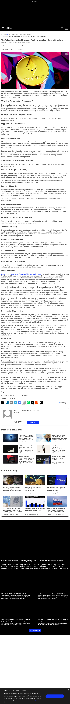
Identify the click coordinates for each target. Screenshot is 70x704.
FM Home (4, 35)
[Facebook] (19, 402)
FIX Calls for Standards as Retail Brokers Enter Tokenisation (33, 489)
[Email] (11, 402)
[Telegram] (15, 402)
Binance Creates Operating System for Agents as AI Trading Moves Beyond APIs (12, 489)
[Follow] (32, 404)
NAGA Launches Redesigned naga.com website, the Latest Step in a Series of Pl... (26, 459)
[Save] (41, 403)
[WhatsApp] (28, 402)
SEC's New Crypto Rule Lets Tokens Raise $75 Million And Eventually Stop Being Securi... (13, 510)
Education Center (25, 35)
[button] (24, 702)
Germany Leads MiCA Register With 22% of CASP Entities (35, 509)
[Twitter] (2, 402)
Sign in (66, 28)
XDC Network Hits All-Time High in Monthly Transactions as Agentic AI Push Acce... (26, 448)
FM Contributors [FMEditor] (26, 42)
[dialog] (35, 696)
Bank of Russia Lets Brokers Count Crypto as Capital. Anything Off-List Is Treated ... (57, 510)
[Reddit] (36, 402)
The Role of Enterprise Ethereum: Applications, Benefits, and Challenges (24, 36)
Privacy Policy (32, 700)
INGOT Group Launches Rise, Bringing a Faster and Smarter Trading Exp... (59, 448)
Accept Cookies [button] (55, 696)
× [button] (68, 690)
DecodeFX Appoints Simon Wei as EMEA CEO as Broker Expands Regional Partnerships (59, 437)
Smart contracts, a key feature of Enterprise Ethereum (22, 274)
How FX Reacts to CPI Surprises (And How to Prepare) (59, 458)
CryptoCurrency (13, 35)
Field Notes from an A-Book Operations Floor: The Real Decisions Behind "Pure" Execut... (26, 437)
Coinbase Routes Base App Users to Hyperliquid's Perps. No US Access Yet (56, 489)
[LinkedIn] (7, 402)
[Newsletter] (62, 28)
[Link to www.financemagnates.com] (10, 438)
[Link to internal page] (7, 414)
